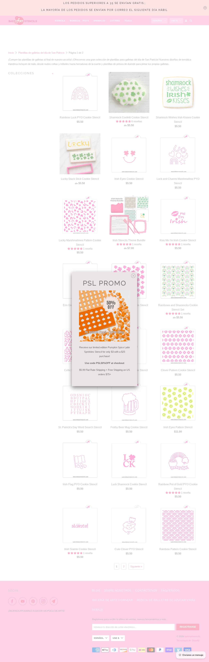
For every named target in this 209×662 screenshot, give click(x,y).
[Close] (133, 275)
